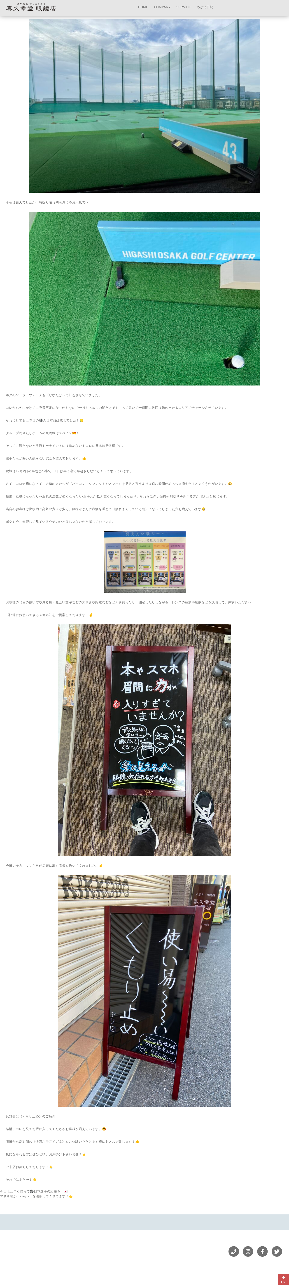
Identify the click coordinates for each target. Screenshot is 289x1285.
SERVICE (183, 7)
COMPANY (162, 7)
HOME (143, 7)
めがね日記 (205, 7)
